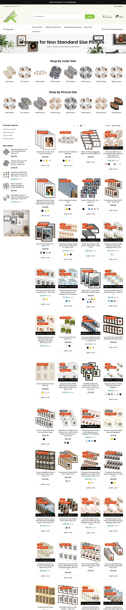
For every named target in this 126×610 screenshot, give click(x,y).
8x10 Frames (25, 81)
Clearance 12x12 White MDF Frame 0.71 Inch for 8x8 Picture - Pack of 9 (19, 174)
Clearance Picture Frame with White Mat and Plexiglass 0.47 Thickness (68, 292)
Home (49, 47)
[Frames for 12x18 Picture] (86, 103)
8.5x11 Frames (40, 81)
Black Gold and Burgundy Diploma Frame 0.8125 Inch (17, 185)
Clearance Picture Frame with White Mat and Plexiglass (113, 385)
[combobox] (62, 16)
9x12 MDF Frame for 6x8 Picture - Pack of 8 (68, 608)
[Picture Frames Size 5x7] (9, 72)
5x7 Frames (10, 81)
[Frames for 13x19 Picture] (101, 103)
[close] (124, 2)
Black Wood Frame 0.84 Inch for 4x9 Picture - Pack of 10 (90, 245)
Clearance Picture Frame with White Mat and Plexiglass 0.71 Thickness (91, 432)
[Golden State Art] (10, 16)
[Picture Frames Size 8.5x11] (40, 72)
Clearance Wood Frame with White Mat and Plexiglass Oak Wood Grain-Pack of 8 (45, 339)
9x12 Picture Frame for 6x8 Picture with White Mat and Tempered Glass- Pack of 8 (68, 566)
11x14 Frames (55, 81)
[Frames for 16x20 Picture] (116, 103)
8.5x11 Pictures (40, 113)
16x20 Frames (86, 81)
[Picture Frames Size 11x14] (55, 72)
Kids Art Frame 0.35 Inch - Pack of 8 (90, 201)
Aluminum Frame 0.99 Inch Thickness (68, 153)
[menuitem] (38, 27)
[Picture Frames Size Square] (116, 72)
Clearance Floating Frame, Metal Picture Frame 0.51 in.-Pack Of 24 (67, 245)
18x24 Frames (101, 81)
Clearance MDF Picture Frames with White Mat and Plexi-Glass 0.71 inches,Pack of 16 (113, 154)
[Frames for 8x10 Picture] (25, 103)
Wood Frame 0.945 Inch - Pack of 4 (45, 245)
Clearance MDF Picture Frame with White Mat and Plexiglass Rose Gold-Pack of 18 (90, 521)
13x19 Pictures (101, 113)
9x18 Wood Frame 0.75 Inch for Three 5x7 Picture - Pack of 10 (19, 162)
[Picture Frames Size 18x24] (101, 72)
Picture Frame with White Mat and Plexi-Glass (45, 431)
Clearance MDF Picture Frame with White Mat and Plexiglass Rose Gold (113, 520)
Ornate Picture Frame (45, 607)
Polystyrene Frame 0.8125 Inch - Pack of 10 (68, 473)
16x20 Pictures (116, 113)
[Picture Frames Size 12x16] (70, 72)
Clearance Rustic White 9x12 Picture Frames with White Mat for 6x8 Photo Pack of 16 (68, 386)
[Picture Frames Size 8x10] (25, 72)
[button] (25, 2)
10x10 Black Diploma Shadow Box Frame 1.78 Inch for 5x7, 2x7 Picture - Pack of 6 (91, 386)
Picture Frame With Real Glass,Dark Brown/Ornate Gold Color (113, 565)
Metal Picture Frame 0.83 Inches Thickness (45, 153)
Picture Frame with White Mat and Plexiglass (113, 431)
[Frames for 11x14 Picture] (70, 103)
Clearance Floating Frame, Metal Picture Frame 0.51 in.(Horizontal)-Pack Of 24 (90, 474)
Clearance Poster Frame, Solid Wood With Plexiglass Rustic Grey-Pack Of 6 (45, 520)
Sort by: (108, 126)
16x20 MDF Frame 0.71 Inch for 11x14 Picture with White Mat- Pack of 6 (20, 197)
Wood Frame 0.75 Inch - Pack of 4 (68, 338)
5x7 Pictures (9, 113)
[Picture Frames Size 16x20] (86, 72)
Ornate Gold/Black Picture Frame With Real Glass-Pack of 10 (45, 474)
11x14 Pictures (70, 113)
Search (89, 17)
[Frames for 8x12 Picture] (55, 103)
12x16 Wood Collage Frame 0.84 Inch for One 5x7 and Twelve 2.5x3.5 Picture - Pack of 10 (68, 433)
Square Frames (116, 81)
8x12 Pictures (55, 113)
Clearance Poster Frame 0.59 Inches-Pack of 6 (68, 520)
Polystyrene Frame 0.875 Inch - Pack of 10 (113, 201)
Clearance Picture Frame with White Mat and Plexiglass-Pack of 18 (113, 245)
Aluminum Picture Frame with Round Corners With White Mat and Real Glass (45, 202)
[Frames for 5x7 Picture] (9, 103)
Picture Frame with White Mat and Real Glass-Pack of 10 (90, 565)
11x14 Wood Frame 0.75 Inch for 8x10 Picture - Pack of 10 (19, 151)
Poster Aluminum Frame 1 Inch (68, 201)
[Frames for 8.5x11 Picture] (40, 103)
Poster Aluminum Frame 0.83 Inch (45, 384)
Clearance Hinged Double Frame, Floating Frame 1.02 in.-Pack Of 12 (90, 339)
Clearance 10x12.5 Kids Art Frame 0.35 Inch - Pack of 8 (113, 292)
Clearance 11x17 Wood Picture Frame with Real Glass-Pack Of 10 (45, 565)
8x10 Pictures (24, 113)
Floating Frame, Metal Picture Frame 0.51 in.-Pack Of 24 (113, 474)
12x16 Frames (70, 81)
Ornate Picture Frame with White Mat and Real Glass (113, 338)
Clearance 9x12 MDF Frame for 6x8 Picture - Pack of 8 (45, 291)
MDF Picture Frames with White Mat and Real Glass (90, 291)
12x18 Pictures (86, 113)
